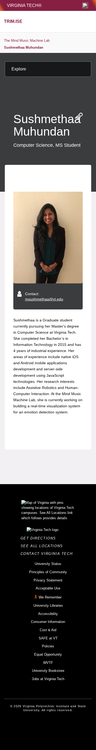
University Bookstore (48, 671)
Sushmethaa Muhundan (23, 47)
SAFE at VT (48, 638)
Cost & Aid (48, 630)
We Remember (50, 597)
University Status (48, 564)
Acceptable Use (48, 588)
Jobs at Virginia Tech (48, 679)
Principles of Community (48, 572)
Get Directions (40, 538)
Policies (48, 646)
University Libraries (48, 605)
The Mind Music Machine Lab (27, 41)
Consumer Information (48, 622)
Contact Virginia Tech (48, 554)
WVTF (48, 663)
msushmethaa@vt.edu (44, 299)
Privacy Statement (48, 580)
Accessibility (48, 614)
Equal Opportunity (48, 654)
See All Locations (43, 546)
